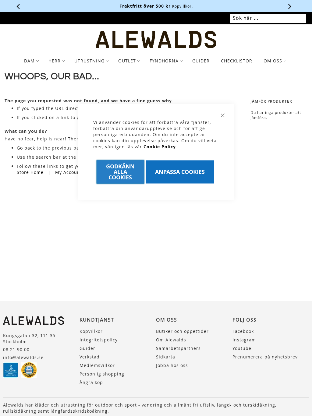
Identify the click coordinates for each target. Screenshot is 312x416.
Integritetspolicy (99, 340)
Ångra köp (91, 382)
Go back (26, 148)
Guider (87, 348)
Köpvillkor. (182, 6)
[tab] (156, 61)
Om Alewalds (171, 340)
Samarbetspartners (178, 348)
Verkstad (90, 357)
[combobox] (268, 18)
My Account (68, 172)
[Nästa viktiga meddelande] (290, 6)
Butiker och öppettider (182, 331)
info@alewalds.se (23, 357)
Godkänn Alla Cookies (120, 172)
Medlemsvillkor (97, 365)
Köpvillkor (91, 331)
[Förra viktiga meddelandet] (18, 6)
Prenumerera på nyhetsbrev (265, 357)
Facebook (243, 331)
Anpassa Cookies (180, 172)
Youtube (241, 348)
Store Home (30, 172)
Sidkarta (165, 357)
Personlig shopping (102, 374)
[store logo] (156, 39)
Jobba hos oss (172, 365)
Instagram (244, 340)
